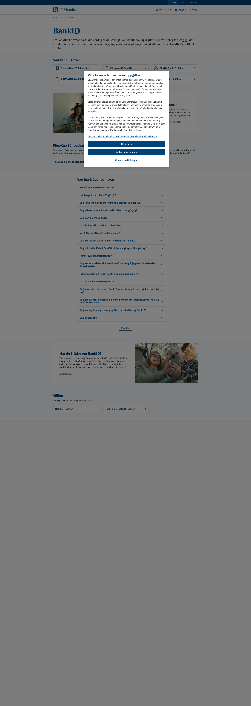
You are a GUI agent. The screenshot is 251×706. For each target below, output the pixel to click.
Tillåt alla (126, 144)
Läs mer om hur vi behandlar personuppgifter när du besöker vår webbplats (122, 136)
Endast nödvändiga (126, 152)
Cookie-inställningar (126, 160)
